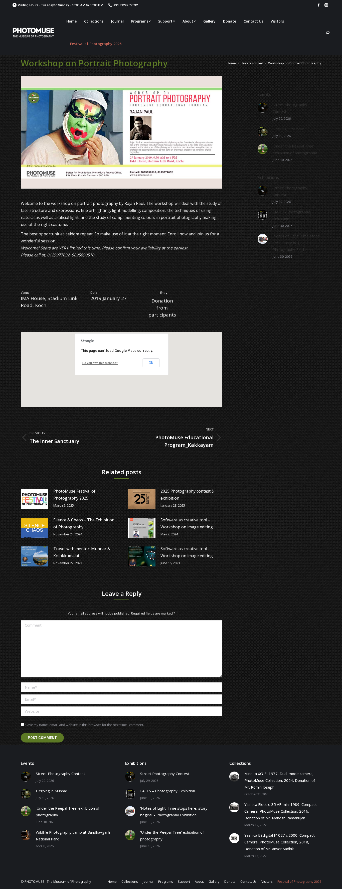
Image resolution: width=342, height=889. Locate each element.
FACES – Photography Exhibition (291, 215)
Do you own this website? (100, 363)
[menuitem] (71, 21)
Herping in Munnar (288, 128)
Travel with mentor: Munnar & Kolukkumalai (81, 552)
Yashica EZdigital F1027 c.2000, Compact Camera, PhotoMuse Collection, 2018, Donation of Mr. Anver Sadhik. (279, 842)
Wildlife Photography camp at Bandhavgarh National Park (73, 835)
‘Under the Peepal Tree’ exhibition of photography (295, 149)
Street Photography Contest (290, 108)
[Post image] (34, 499)
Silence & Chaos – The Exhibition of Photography (83, 523)
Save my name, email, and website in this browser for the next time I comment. (84, 724)
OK (151, 363)
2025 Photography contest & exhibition (187, 494)
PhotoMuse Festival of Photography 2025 (74, 494)
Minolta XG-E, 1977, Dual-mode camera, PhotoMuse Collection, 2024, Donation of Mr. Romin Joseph (279, 780)
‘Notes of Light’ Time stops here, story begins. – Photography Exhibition (296, 242)
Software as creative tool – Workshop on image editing (186, 523)
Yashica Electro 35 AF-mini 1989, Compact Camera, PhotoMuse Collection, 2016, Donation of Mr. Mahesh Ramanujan (280, 811)
